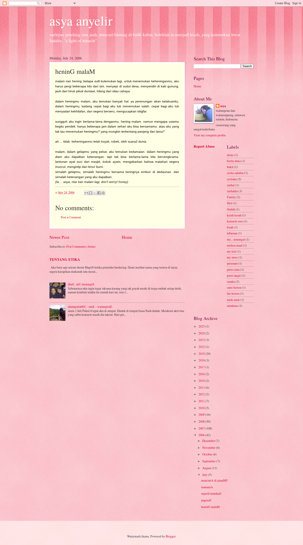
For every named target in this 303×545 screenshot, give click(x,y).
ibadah (231, 209)
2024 (202, 333)
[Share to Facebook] (99, 193)
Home (127, 237)
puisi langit (234, 275)
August (207, 468)
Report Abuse (204, 146)
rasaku (231, 281)
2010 (202, 408)
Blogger (170, 536)
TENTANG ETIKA (64, 259)
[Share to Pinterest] (103, 193)
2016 (202, 374)
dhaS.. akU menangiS (81, 284)
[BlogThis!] (90, 193)
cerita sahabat (235, 173)
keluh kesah (234, 215)
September (209, 461)
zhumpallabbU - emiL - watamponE (90, 306)
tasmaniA (207, 487)
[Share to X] (94, 193)
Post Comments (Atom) (81, 246)
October (207, 454)
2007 (202, 428)
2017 (202, 367)
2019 (202, 353)
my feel (231, 251)
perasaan (232, 263)
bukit (230, 167)
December (209, 441)
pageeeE (206, 500)
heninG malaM (210, 507)
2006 (202, 435)
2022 (202, 347)
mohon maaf (234, 245)
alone (230, 155)
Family (231, 197)
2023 (202, 340)
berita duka (234, 161)
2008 (202, 421)
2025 (202, 326)
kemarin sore (235, 221)
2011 (202, 401)
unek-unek (233, 300)
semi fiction (234, 287)
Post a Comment (71, 217)
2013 (202, 387)
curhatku (232, 191)
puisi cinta (233, 269)
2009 (202, 414)
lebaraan (232, 233)
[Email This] (86, 193)
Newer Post (59, 237)
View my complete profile (210, 135)
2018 (202, 360)
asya (223, 106)
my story (232, 257)
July (205, 474)
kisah (230, 227)
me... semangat (236, 239)
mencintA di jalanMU (214, 480)
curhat (231, 185)
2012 (202, 394)
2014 (202, 380)
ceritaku (232, 179)
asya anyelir (80, 20)
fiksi (229, 203)
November (209, 447)
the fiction (233, 293)
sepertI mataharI (211, 493)
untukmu (232, 306)
